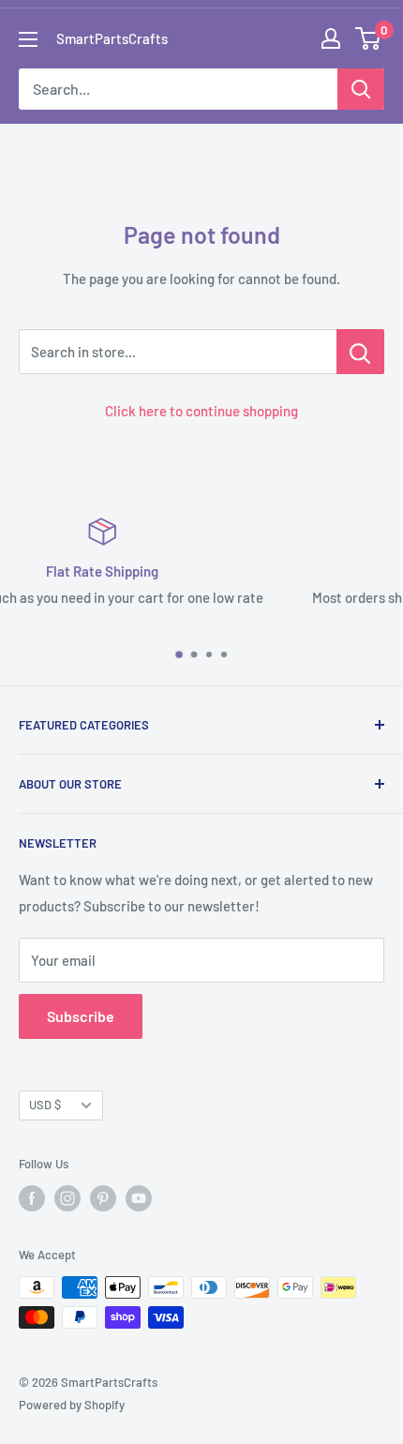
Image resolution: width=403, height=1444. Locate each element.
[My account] (330, 38)
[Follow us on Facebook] (32, 1198)
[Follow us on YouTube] (139, 1198)
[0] (369, 38)
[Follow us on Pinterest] (103, 1198)
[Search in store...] (360, 351)
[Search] (360, 89)
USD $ (45, 1104)
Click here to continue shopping (201, 410)
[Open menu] (28, 39)
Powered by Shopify (72, 1404)
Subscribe (80, 1016)
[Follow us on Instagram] (67, 1198)
